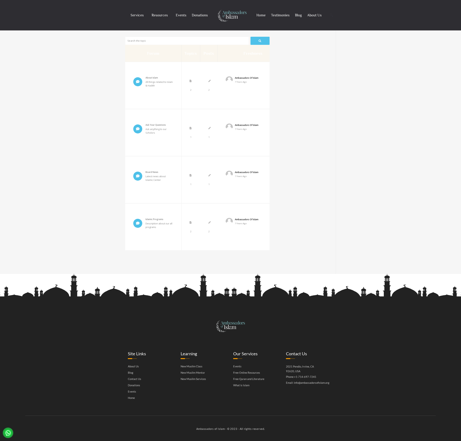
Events (181, 15)
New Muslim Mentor (193, 372)
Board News (152, 172)
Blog (298, 15)
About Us (314, 15)
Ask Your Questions (156, 124)
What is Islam (241, 385)
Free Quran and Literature (248, 379)
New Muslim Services (193, 379)
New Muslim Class (191, 366)
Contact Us (134, 379)
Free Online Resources (246, 372)
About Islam (152, 77)
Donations (200, 15)
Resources (160, 15)
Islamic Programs (154, 219)
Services (137, 15)
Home (261, 15)
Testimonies (280, 15)
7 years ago (241, 81)
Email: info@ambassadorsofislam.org (307, 382)
